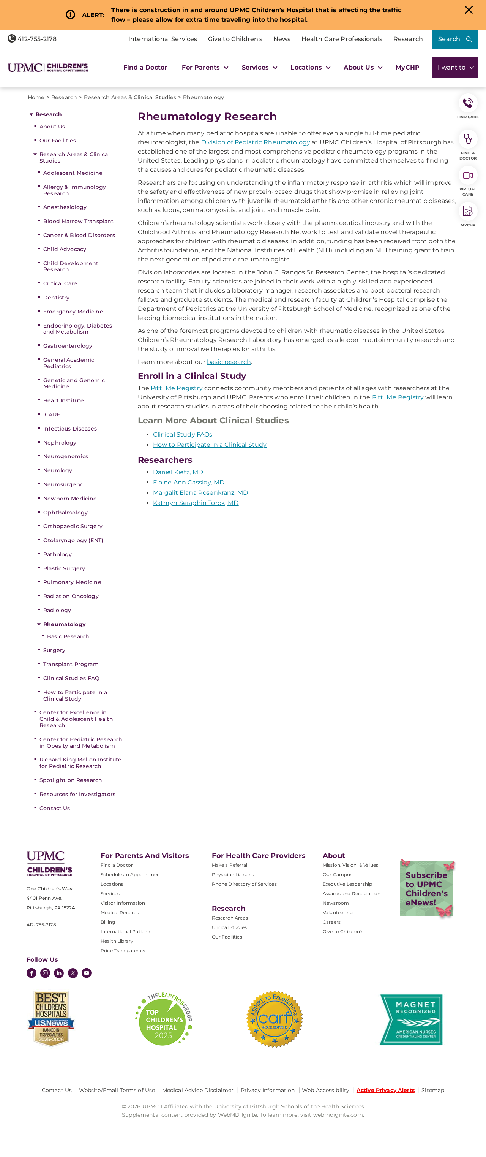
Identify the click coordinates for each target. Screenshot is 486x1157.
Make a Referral (229, 865)
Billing (108, 922)
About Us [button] (360, 67)
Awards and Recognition (352, 893)
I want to (452, 67)
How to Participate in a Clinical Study (75, 695)
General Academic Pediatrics (68, 363)
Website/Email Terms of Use (117, 1090)
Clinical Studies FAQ (71, 678)
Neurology (57, 470)
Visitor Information (123, 903)
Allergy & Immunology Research (74, 190)
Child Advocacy (64, 249)
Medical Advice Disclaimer (198, 1090)
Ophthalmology (65, 512)
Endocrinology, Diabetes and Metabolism (77, 329)
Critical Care (60, 283)
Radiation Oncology (71, 596)
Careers (332, 922)
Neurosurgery (62, 484)
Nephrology (59, 442)
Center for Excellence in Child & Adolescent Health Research (76, 719)
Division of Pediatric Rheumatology (256, 142)
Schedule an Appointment (131, 874)
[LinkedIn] (59, 974)
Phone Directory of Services (244, 884)
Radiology (57, 610)
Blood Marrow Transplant (78, 221)
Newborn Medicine (70, 498)
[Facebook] (31, 974)
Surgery (54, 650)
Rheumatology (64, 624)
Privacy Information (268, 1090)
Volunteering (338, 912)
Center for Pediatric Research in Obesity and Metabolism (80, 742)
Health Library (117, 941)
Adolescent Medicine (73, 172)
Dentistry (56, 297)
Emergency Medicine (73, 311)
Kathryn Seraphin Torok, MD (196, 502)
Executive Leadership (347, 884)
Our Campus (338, 874)
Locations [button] (307, 67)
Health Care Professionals (342, 39)
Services (110, 893)
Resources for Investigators (77, 794)
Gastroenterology (67, 345)
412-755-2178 (36, 39)
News (282, 39)
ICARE (51, 414)
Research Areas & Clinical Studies (74, 157)
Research (408, 39)
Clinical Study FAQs (183, 434)
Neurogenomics (65, 456)
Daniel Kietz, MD (178, 472)
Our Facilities (57, 140)
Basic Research (68, 636)
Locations (112, 884)
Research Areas (230, 918)
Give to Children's (235, 39)
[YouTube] (87, 974)
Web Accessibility (325, 1090)
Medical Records (120, 912)
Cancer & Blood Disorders (79, 235)
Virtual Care (468, 192)
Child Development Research (70, 266)
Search (449, 39)
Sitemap (432, 1090)
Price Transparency (123, 950)
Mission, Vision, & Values (350, 865)
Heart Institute (63, 400)
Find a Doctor (145, 67)
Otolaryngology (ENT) (73, 540)
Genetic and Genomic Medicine (74, 383)
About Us (52, 126)
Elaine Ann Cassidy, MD (189, 482)
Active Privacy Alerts (386, 1090)
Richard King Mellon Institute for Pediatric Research (80, 762)
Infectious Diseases (70, 428)
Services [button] (256, 67)
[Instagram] (45, 974)
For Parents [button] (202, 67)
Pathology (57, 554)
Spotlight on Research (70, 780)
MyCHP (408, 67)
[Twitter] (73, 973)
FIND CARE (468, 116)
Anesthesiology (65, 207)
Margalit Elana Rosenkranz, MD (200, 492)
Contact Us (54, 808)
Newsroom (336, 903)
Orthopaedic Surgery (73, 526)
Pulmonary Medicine (72, 582)
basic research (229, 362)
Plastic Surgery (64, 568)
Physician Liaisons (233, 874)
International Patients (126, 931)
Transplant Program (71, 664)
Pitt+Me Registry (177, 388)
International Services (162, 39)
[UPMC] (48, 67)
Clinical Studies (229, 927)
